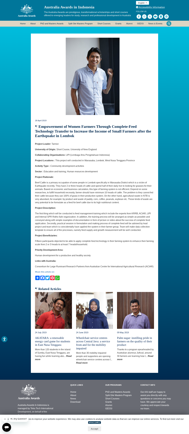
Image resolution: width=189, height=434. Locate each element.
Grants (118, 23)
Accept (94, 428)
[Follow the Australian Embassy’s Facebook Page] (139, 16)
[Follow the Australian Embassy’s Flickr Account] (161, 16)
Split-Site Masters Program (80, 23)
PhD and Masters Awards (52, 23)
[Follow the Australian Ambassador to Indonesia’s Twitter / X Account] (150, 16)
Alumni (129, 23)
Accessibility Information (151, 7)
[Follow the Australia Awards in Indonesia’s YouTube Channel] (155, 16)
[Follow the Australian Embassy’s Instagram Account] (144, 16)
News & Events (155, 23)
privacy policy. (94, 423)
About (33, 23)
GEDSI (140, 23)
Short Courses (104, 23)
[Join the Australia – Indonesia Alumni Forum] (166, 16)
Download (75, 402)
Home (23, 23)
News (73, 398)
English (141, 3)
